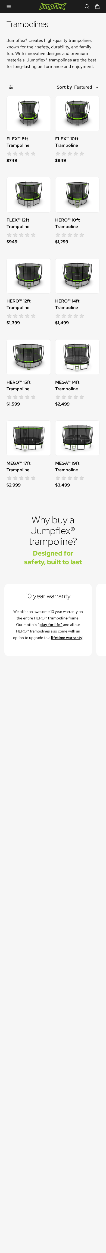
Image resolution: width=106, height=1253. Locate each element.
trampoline (58, 618)
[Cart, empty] (97, 6)
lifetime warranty (66, 637)
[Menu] (8, 6)
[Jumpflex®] (53, 6)
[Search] (87, 6)
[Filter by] (11, 87)
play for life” (50, 624)
